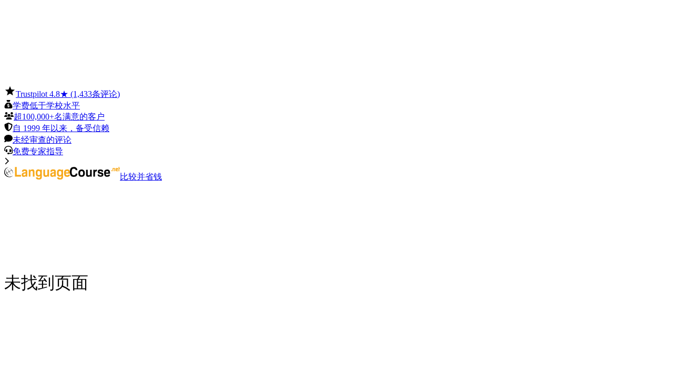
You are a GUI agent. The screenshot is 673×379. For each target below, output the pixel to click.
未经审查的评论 (42, 139)
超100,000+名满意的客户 (59, 116)
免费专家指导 (38, 151)
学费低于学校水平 (46, 105)
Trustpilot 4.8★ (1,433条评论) (68, 93)
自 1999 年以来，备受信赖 (61, 128)
